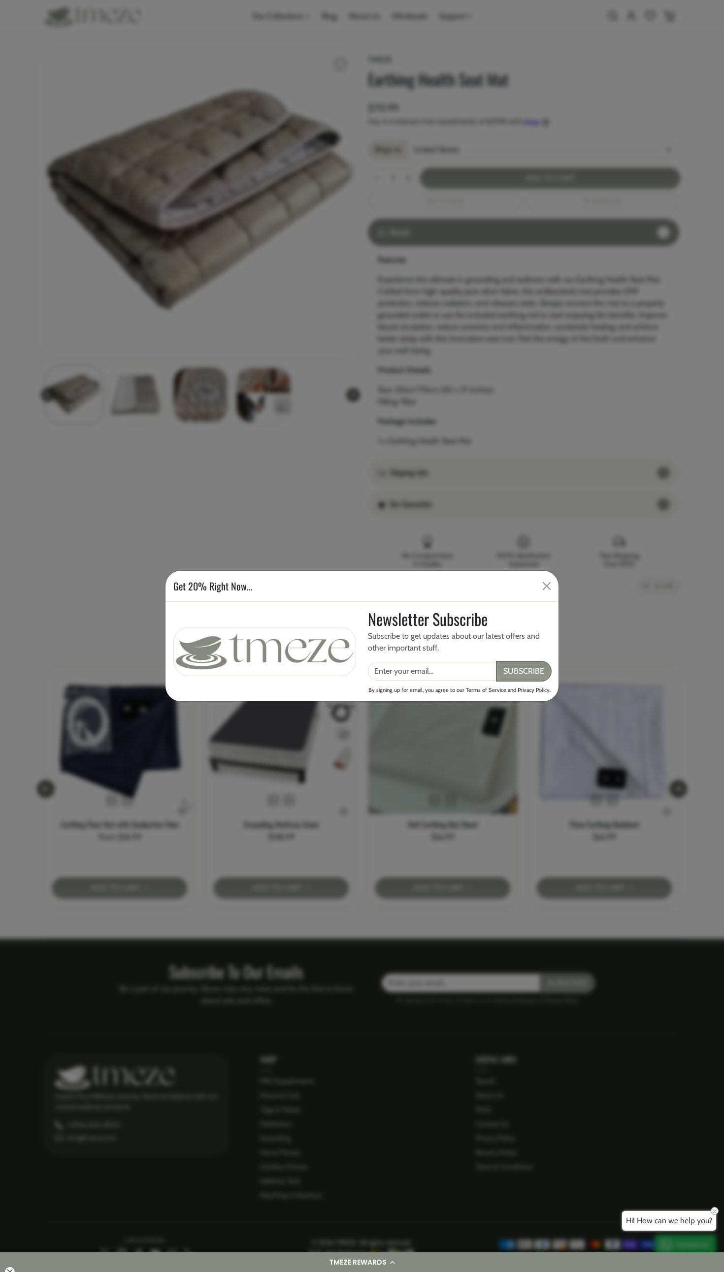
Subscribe (523, 671)
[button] (362, 1262)
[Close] (547, 586)
